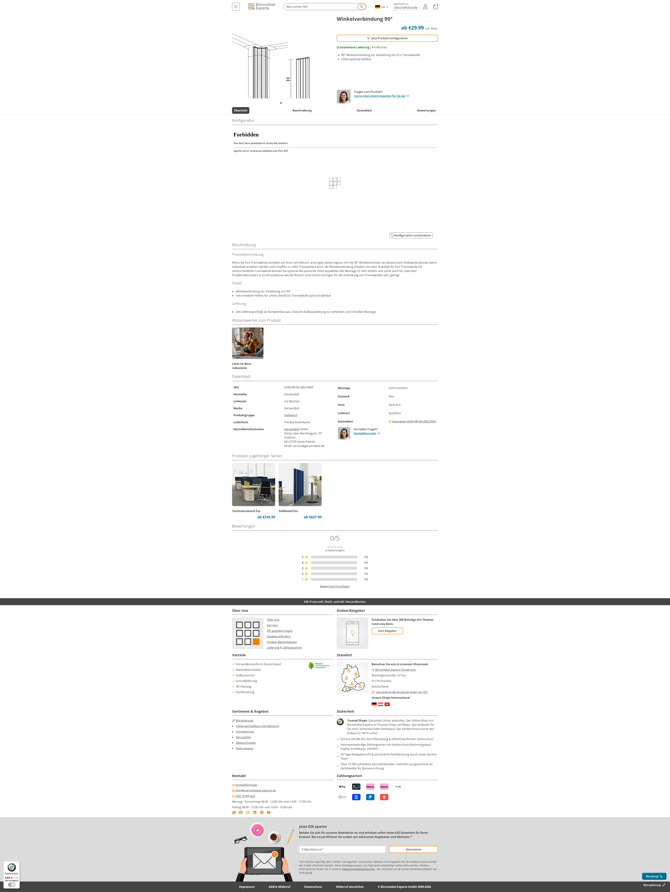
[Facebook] (241, 812)
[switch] (11, 885)
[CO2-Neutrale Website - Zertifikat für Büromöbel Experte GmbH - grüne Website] (319, 665)
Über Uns (273, 620)
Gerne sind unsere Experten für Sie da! (379, 96)
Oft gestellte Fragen (280, 631)
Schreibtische (245, 732)
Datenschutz (313, 887)
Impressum (247, 887)
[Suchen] (361, 6)
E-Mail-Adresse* (312, 849)
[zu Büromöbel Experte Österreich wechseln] (380, 704)
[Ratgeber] (234, 812)
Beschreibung (302, 110)
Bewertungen (426, 110)
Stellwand (290, 415)
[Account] (425, 6)
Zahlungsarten (292, 648)
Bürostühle (243, 737)
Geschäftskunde (406, 7)
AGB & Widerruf (279, 887)
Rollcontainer (245, 748)
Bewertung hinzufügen (335, 586)
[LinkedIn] (254, 812)
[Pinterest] (261, 812)
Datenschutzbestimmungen (358, 869)
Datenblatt (364, 110)
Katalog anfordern (279, 636)
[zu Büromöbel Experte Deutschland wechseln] (374, 704)
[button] (325, 6)
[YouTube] (268, 812)
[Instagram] (248, 812)
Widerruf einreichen (350, 887)
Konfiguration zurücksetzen (412, 235)
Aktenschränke (246, 743)
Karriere (272, 625)
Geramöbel (291, 429)
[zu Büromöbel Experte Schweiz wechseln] (387, 704)
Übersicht (240, 110)
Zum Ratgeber (387, 631)
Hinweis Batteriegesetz (282, 642)
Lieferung (273, 648)
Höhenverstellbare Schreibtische (257, 726)
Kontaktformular (365, 433)
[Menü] (236, 6)
